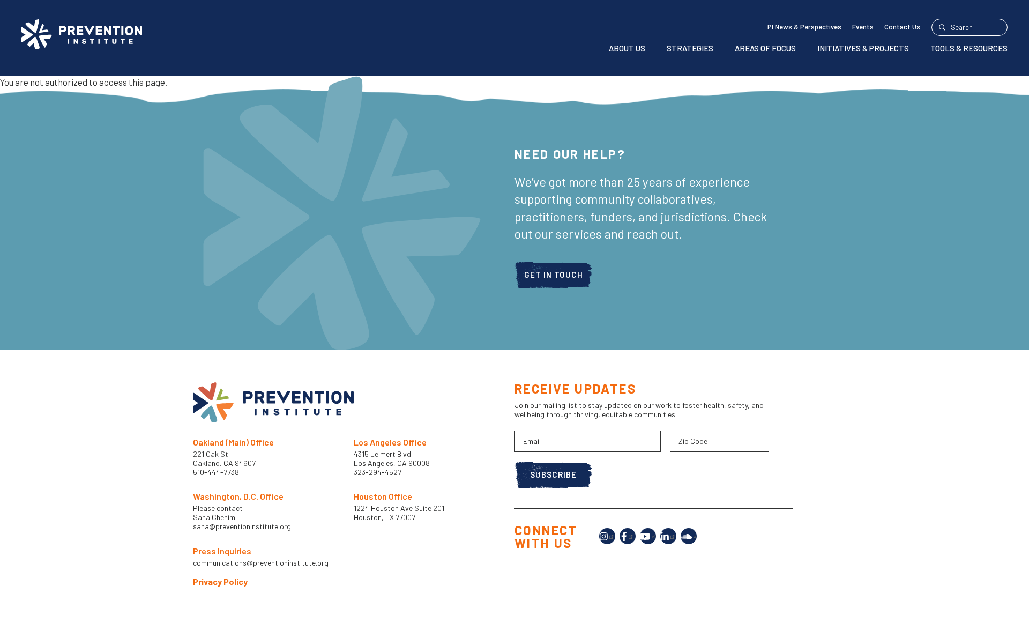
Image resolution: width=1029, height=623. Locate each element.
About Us (627, 48)
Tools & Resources (969, 48)
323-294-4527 (377, 472)
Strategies (690, 48)
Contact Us (902, 27)
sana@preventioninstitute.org (242, 526)
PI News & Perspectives (804, 27)
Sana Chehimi (215, 517)
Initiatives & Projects (863, 48)
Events (863, 27)
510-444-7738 (217, 472)
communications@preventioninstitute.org (261, 563)
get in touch (553, 274)
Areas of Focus (765, 48)
